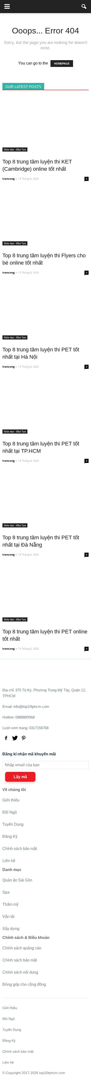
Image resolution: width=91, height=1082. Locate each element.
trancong (8, 178)
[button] (84, 6)
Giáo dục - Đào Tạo (15, 149)
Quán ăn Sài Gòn (17, 880)
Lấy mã (20, 777)
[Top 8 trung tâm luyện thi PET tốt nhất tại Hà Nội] (45, 337)
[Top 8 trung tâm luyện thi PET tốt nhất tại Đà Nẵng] (45, 525)
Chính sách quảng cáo (21, 948)
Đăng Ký (9, 836)
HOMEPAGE (61, 63)
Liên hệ (8, 861)
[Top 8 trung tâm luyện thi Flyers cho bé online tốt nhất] (45, 243)
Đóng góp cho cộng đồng (24, 984)
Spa (5, 892)
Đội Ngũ (9, 812)
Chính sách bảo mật (19, 849)
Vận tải (8, 916)
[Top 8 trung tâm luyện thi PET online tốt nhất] (45, 619)
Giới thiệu (10, 800)
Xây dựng (10, 929)
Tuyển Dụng (13, 824)
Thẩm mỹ (10, 904)
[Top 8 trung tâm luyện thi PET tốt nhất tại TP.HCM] (45, 431)
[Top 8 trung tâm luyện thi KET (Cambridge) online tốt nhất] (45, 149)
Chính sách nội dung (20, 972)
